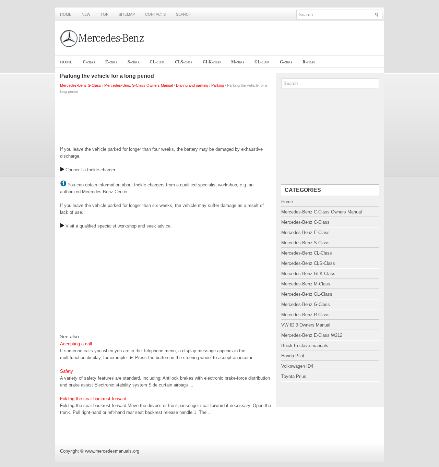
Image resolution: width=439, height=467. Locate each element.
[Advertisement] (165, 118)
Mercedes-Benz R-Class (305, 314)
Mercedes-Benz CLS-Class (308, 263)
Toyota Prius (293, 376)
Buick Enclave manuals (304, 345)
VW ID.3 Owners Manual (305, 325)
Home (65, 14)
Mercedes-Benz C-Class (305, 222)
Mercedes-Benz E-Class (305, 232)
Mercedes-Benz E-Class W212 (311, 335)
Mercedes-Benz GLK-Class (308, 273)
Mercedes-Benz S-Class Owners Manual (138, 85)
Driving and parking (192, 85)
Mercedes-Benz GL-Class (306, 294)
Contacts (155, 14)
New (86, 14)
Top (104, 14)
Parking (217, 85)
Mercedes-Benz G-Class (305, 304)
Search (183, 14)
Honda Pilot (292, 355)
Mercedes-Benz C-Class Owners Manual (321, 211)
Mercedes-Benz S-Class (80, 85)
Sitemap (127, 14)
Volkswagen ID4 (297, 366)
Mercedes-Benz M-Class (305, 283)
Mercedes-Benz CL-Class (306, 253)
